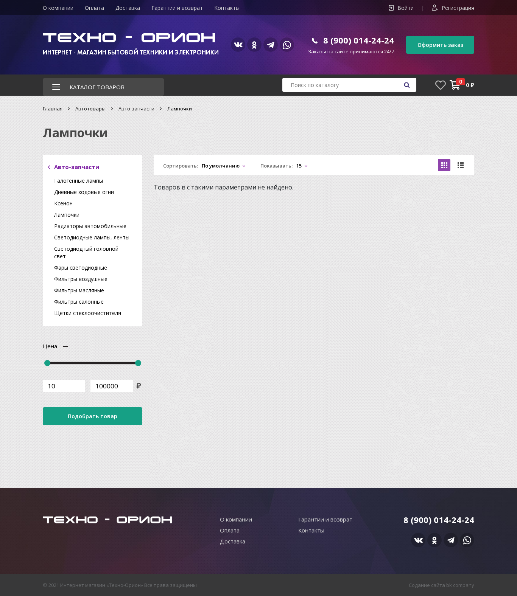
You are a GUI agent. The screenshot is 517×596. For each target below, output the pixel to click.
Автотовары (90, 108)
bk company (460, 585)
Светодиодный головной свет (86, 252)
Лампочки (66, 214)
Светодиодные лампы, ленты (91, 237)
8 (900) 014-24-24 (358, 40)
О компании (58, 7)
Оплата (94, 7)
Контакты (227, 7)
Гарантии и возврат (177, 7)
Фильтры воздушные (80, 278)
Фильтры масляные (79, 290)
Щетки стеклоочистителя (87, 313)
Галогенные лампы (78, 180)
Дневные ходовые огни (84, 192)
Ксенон (63, 203)
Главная (52, 108)
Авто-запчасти (136, 108)
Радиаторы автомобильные (90, 226)
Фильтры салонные (79, 301)
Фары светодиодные (80, 267)
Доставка (127, 7)
